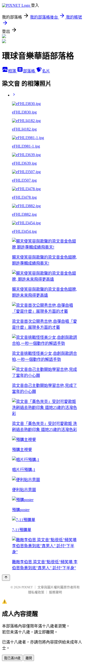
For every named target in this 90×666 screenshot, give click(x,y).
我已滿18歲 (12, 658)
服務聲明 (55, 592)
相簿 (12, 71)
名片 (46, 71)
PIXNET (27, 587)
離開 (29, 658)
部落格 (29, 71)
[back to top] (6, 578)
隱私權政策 (36, 592)
